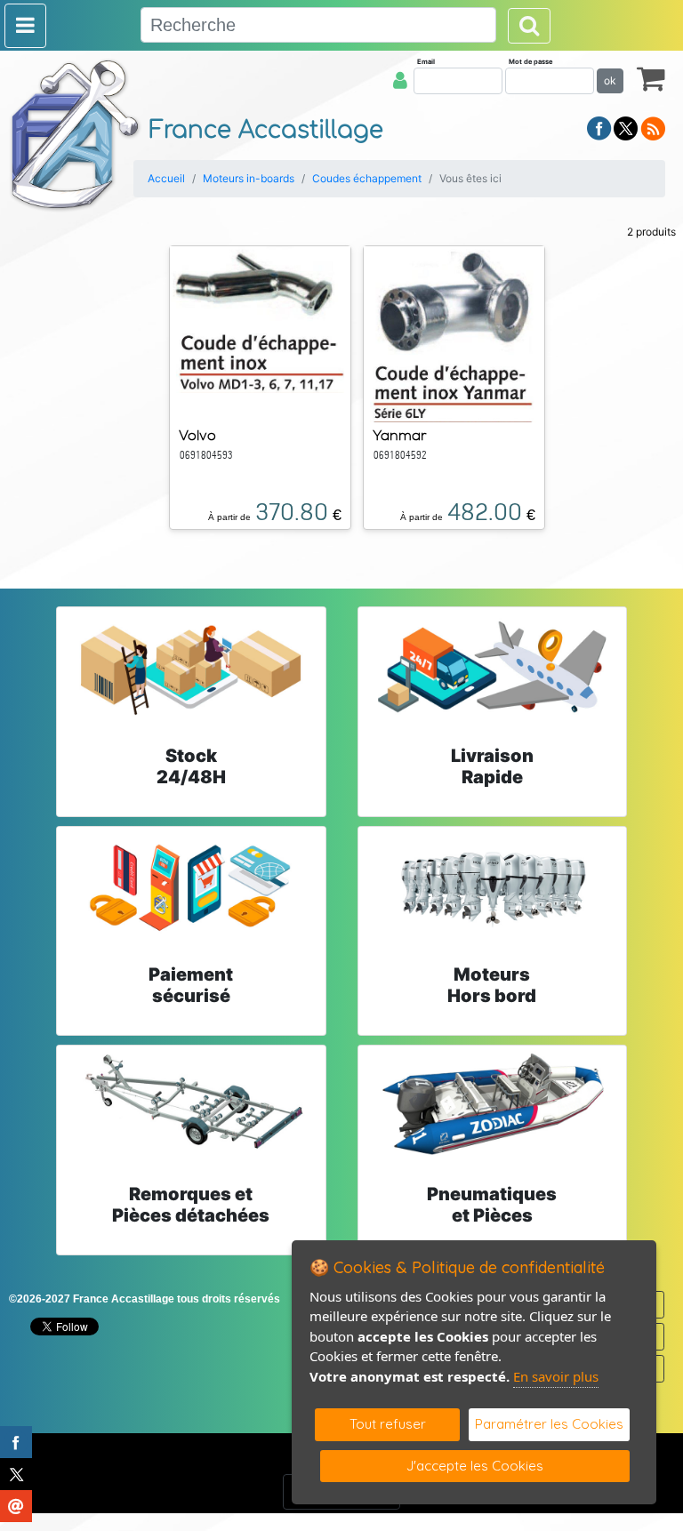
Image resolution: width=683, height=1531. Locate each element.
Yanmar (399, 435)
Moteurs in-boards (248, 178)
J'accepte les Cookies (474, 1465)
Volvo (197, 435)
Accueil (166, 178)
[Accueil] (75, 134)
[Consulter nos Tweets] (626, 127)
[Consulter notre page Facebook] (599, 127)
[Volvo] (260, 318)
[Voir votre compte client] (400, 80)
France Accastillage (266, 130)
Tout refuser (388, 1423)
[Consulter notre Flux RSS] (652, 127)
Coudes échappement (367, 178)
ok (610, 80)
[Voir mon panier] (651, 78)
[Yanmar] (454, 332)
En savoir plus (556, 1376)
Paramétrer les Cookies (549, 1423)
